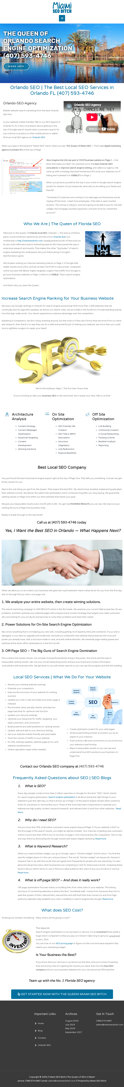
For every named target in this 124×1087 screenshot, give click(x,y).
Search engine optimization (61, 797)
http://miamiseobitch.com (30, 240)
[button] (16, 66)
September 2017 (73, 1032)
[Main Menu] (62, 18)
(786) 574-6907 (104, 1021)
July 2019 (70, 1024)
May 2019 (70, 1028)
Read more (100, 839)
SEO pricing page (64, 943)
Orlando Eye (59, 237)
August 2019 (71, 1021)
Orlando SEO (39, 137)
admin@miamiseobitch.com (61, 1081)
